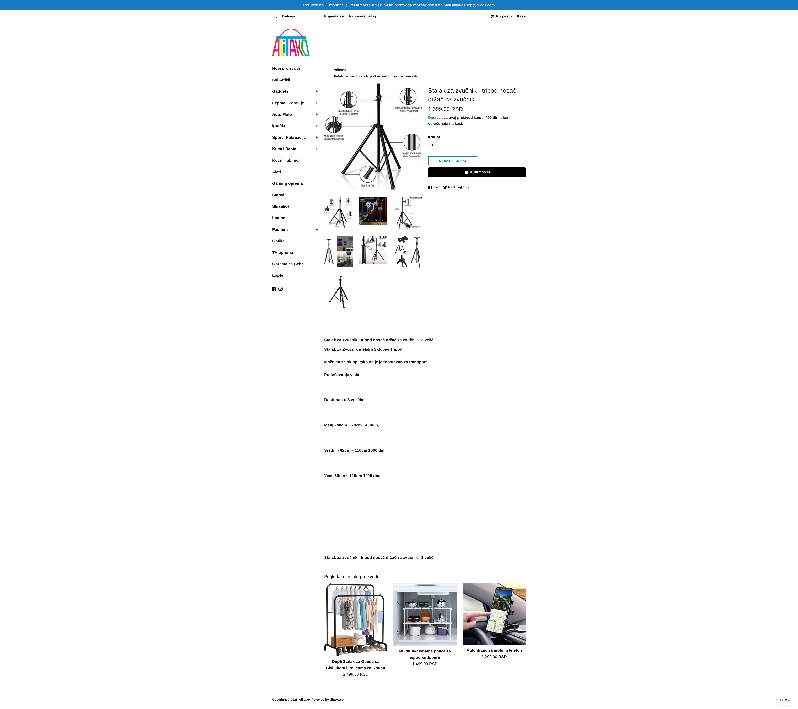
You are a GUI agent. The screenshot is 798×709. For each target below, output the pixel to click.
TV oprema (282, 252)
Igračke (295, 126)
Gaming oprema (287, 183)
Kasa (521, 16)
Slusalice (281, 206)
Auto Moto (295, 114)
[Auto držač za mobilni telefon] (494, 614)
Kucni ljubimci (285, 160)
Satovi (278, 195)
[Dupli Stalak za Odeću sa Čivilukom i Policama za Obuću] (355, 619)
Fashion (295, 229)
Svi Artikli (281, 80)
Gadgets (295, 91)
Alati (276, 172)
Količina (434, 137)
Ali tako (304, 699)
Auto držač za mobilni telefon (494, 650)
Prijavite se (334, 16)
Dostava (435, 118)
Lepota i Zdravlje (295, 103)
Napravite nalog (362, 16)
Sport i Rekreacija (295, 137)
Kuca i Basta (295, 149)
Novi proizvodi (286, 68)
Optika (278, 241)
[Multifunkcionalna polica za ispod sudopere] (424, 614)
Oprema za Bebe (288, 264)
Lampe (278, 218)
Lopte (277, 275)
